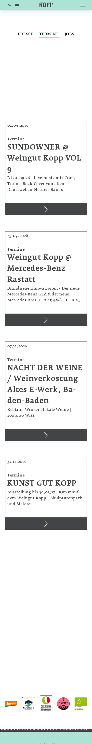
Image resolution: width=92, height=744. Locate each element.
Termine (49, 35)
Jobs (69, 35)
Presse (25, 35)
